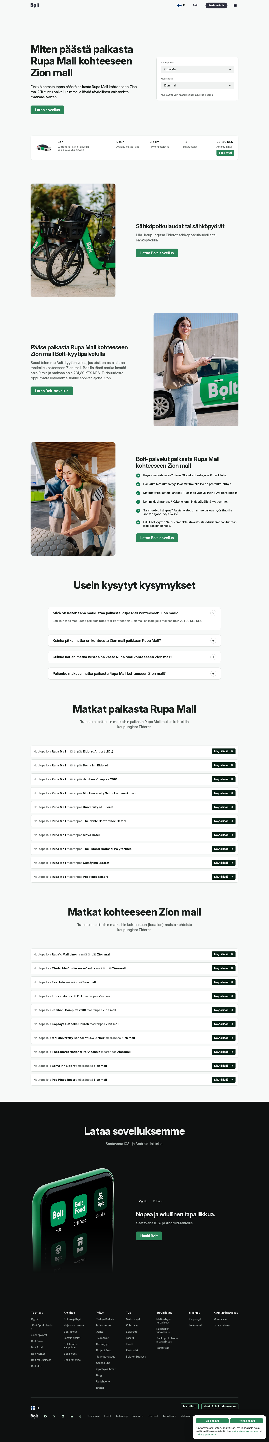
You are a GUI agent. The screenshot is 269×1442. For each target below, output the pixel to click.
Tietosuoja (121, 1416)
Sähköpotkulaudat (42, 1327)
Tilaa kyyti (225, 152)
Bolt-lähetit (70, 1331)
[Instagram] (63, 1416)
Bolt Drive (37, 1341)
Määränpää (167, 78)
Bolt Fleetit (70, 1353)
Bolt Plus (36, 1366)
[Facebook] (45, 1416)
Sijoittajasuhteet (105, 1369)
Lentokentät (196, 1325)
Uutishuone (103, 1381)
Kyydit (35, 1319)
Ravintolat (132, 1350)
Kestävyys (102, 1344)
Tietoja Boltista (105, 1319)
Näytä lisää (221, 751)
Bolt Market (38, 1353)
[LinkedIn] (72, 1416)
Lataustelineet (222, 1325)
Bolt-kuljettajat (72, 1319)
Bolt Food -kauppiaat (70, 1346)
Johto (99, 1331)
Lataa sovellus (47, 110)
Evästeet (153, 1416)
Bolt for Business (41, 1359)
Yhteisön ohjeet (190, 1416)
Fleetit (129, 1344)
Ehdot (107, 1416)
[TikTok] (80, 1416)
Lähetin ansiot (72, 1337)
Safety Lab (162, 1347)
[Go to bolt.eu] (35, 5)
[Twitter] (54, 1416)
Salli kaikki (212, 1420)
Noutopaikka (168, 62)
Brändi (100, 1387)
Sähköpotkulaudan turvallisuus (167, 1340)
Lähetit (130, 1337)
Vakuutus (137, 1416)
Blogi (99, 1375)
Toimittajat (93, 1416)
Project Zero (103, 1350)
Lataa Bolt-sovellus (157, 253)
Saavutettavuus (105, 1356)
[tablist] (151, 1201)
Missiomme (220, 1319)
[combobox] (197, 69)
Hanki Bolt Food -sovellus (220, 1406)
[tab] (143, 1201)
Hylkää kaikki (247, 1420)
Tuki (195, 5)
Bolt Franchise (72, 1359)
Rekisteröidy (216, 5)
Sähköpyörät (39, 1334)
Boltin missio (103, 1325)
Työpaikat (102, 1337)
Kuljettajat (132, 1325)
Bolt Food (37, 1347)
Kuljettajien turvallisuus (163, 1330)
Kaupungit (195, 1319)
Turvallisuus (169, 1416)
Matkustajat (133, 1319)
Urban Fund (103, 1362)
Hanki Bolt (149, 1236)
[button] (213, 613)
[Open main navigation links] (235, 5)
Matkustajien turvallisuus (163, 1321)
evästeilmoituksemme (245, 1431)
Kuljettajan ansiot (74, 1325)
